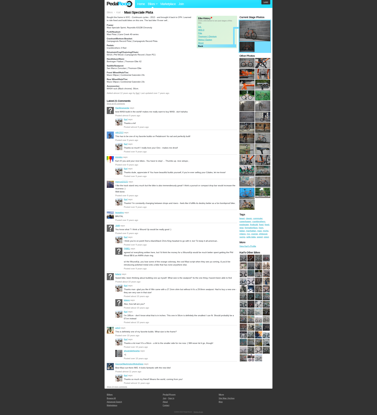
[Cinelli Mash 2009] (258, 304)
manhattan (251, 231)
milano (242, 234)
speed (260, 237)
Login (266, 2)
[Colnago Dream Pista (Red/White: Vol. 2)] (243, 274)
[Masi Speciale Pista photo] (254, 22)
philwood (263, 234)
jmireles (110, 159)
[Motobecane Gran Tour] (251, 342)
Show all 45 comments (116, 104)
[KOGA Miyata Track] (258, 335)
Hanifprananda (110, 110)
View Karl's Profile (247, 246)
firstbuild (254, 224)
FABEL (118, 251)
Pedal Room (120, 4)
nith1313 (110, 135)
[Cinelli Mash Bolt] (251, 312)
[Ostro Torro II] (243, 289)
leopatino (110, 215)
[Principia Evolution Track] (251, 350)
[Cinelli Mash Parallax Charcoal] (258, 266)
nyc (248, 234)
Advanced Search (114, 402)
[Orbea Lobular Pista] (258, 342)
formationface (251, 227)
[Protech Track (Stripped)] (258, 350)
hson (261, 227)
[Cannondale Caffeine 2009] (258, 258)
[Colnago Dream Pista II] (266, 320)
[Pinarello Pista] (251, 289)
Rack (200, 46)
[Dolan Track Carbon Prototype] (266, 274)
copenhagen (245, 221)
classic (249, 218)
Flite (200, 33)
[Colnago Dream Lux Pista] (258, 320)
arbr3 (110, 330)
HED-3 (201, 30)
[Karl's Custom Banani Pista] (251, 281)
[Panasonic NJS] (243, 350)
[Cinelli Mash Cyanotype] (258, 312)
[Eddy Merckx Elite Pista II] (243, 281)
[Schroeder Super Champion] (243, 358)
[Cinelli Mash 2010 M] (243, 312)
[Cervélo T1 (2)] (266, 258)
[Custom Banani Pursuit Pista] (258, 274)
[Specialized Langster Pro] (251, 358)
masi (259, 231)
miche (265, 231)
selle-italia (251, 237)
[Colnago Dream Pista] (266, 266)
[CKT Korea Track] (243, 320)
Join (181, 4)
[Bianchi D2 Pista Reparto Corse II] (251, 297)
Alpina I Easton (205, 39)
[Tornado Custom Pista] (258, 358)
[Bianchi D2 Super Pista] (258, 297)
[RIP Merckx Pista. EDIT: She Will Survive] (258, 289)
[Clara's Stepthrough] (251, 320)
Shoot (201, 43)
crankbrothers (258, 221)
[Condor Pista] (243, 327)
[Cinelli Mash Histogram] (266, 312)
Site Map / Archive (226, 398)
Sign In (171, 398)
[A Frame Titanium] (243, 258)
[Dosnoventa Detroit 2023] (266, 327)
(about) (211, 18)
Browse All (111, 398)
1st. (199, 26)
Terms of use (198, 412)
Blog (221, 402)
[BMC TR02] (251, 258)
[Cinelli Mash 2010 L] (266, 304)
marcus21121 (110, 184)
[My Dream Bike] (266, 281)
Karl (137, 93)
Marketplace (168, 4)
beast (242, 218)
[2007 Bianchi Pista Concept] (243, 297)
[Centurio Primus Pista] (243, 304)
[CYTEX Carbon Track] (251, 327)
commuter (257, 218)
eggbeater (244, 224)
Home (141, 4)
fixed (261, 224)
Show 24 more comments (117, 387)
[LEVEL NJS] (258, 281)
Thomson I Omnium (207, 36)
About (165, 402)
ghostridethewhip (118, 353)
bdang (110, 276)
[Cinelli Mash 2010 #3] (243, 266)
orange (254, 234)
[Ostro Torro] (266, 342)
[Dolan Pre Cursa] (258, 327)
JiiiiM (110, 228)
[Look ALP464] (266, 335)
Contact (166, 405)
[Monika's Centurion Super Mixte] (243, 342)
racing (242, 237)
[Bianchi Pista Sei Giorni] (266, 297)
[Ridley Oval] (266, 350)
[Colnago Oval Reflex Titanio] (251, 274)
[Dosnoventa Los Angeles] (243, 335)
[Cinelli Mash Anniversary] (251, 266)
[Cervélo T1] (251, 304)
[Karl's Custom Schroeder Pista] (251, 335)
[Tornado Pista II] (266, 289)
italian (242, 231)
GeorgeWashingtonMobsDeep (110, 366)
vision (266, 237)
